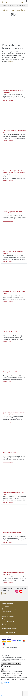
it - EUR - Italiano (9, 632)
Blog (4, 624)
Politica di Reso (7, 611)
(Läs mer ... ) (10, 61)
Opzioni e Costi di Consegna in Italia (12, 619)
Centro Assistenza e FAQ (9, 609)
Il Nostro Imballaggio (8, 616)
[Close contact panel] (2, 669)
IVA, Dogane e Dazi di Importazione (12, 614)
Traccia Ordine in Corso (9, 621)
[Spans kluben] (14, 2)
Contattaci (6, 606)
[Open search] (6, 2)
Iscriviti (4, 593)
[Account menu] (22, 2)
